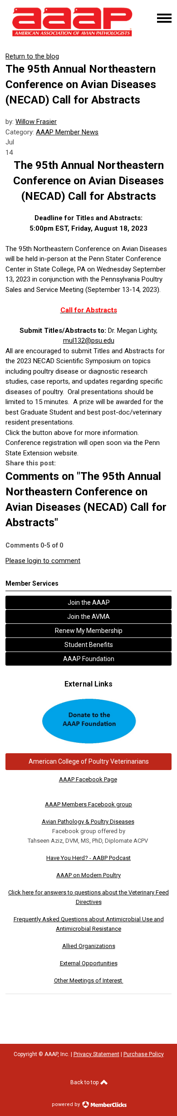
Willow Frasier (36, 122)
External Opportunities (89, 963)
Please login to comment (42, 561)
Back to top (85, 1082)
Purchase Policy (143, 1054)
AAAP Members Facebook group (88, 804)
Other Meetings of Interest (88, 980)
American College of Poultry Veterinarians (89, 761)
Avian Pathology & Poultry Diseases (88, 821)
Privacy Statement (96, 1054)
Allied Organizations (88, 946)
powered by (66, 1104)
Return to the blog (32, 56)
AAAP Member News (67, 132)
